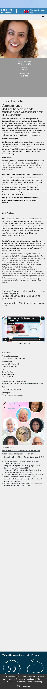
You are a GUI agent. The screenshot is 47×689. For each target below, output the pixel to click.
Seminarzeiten (7, 361)
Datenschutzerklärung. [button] (34, 682)
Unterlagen (6, 392)
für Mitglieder (24, 74)
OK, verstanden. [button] (23, 686)
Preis (3, 387)
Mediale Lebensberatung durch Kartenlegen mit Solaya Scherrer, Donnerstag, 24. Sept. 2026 (23, 484)
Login (43, 10)
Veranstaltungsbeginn (10, 356)
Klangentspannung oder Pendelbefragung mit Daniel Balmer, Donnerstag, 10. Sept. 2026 (22, 467)
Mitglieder (13, 293)
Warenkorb (34, 11)
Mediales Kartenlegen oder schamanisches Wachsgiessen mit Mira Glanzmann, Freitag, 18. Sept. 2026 (24, 475)
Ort (3, 369)
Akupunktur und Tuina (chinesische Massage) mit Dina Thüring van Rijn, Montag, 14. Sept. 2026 (23, 471)
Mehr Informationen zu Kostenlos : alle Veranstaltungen (21, 451)
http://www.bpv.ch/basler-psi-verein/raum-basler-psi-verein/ (23, 383)
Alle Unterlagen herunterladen (12, 395)
